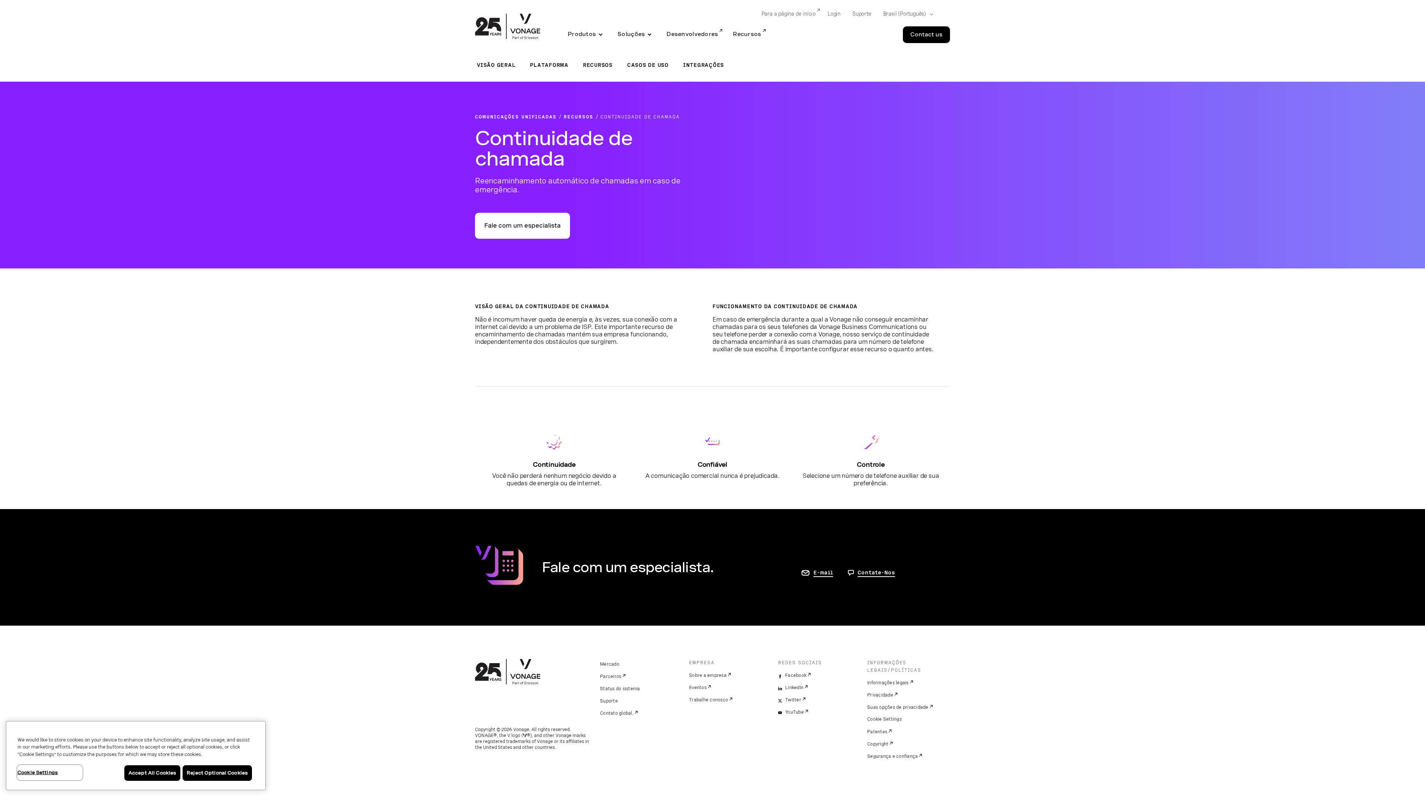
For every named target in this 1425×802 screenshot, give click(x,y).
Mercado (609, 664)
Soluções (631, 34)
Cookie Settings (884, 719)
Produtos (582, 34)
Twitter (793, 699)
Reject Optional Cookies (217, 773)
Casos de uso (648, 65)
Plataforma (549, 65)
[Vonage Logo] (507, 27)
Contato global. (616, 713)
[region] (136, 755)
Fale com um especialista (522, 225)
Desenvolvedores (692, 34)
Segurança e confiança (892, 756)
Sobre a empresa (708, 675)
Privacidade (880, 695)
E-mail (823, 573)
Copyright (877, 744)
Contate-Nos (876, 573)
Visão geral (496, 65)
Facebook (795, 675)
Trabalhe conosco (708, 699)
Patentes (877, 731)
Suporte (861, 14)
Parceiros (610, 676)
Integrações (703, 65)
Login (834, 14)
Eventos (698, 687)
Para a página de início (788, 14)
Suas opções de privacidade (897, 707)
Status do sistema (620, 688)
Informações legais (888, 682)
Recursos (747, 34)
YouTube (794, 712)
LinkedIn (794, 687)
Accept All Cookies (152, 773)
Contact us (926, 34)
